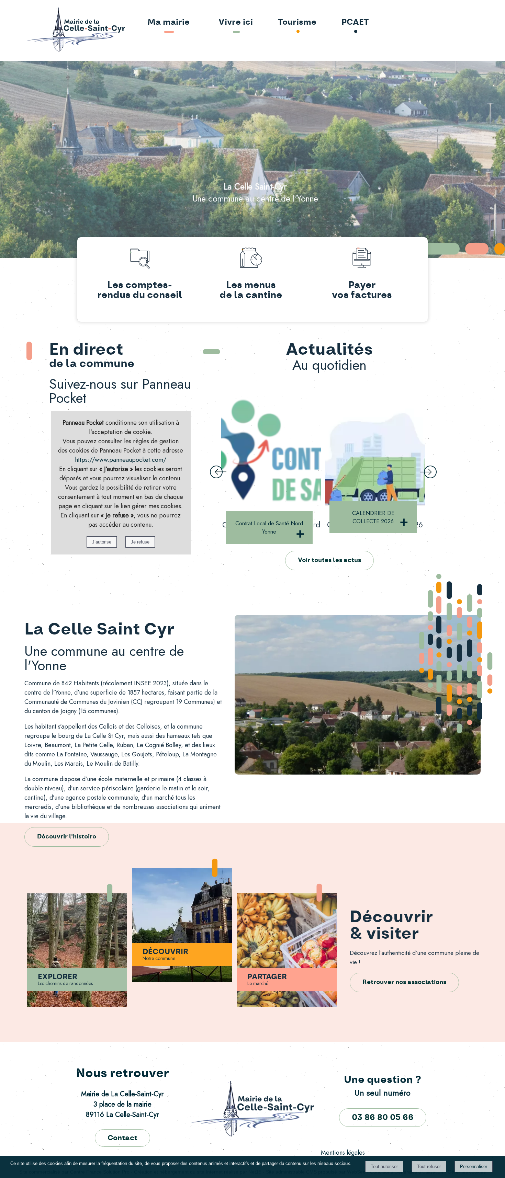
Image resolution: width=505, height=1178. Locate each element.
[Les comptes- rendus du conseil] (139, 259)
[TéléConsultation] (375, 450)
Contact (122, 1138)
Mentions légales (343, 1152)
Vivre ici (235, 22)
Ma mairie (168, 22)
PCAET (355, 22)
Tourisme (297, 22)
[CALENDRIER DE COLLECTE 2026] (271, 450)
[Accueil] (56, 30)
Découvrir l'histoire (66, 837)
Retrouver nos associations (404, 982)
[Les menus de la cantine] (250, 259)
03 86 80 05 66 (383, 1117)
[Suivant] (428, 472)
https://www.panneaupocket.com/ (120, 459)
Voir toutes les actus (329, 560)
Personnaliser (473, 1166)
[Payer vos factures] (361, 259)
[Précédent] (218, 472)
